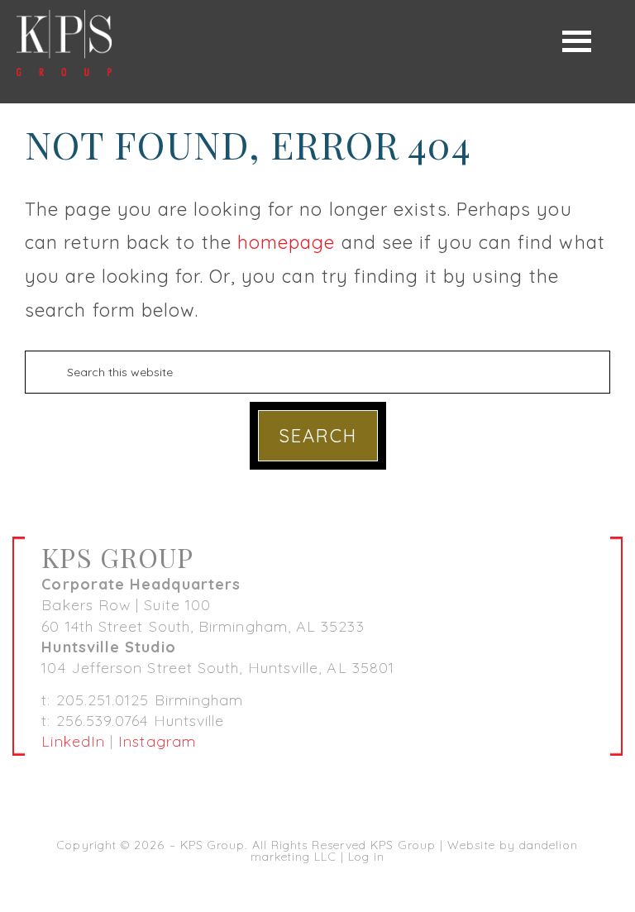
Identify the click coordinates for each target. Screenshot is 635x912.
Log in (366, 856)
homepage (286, 242)
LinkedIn (73, 741)
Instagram (157, 741)
